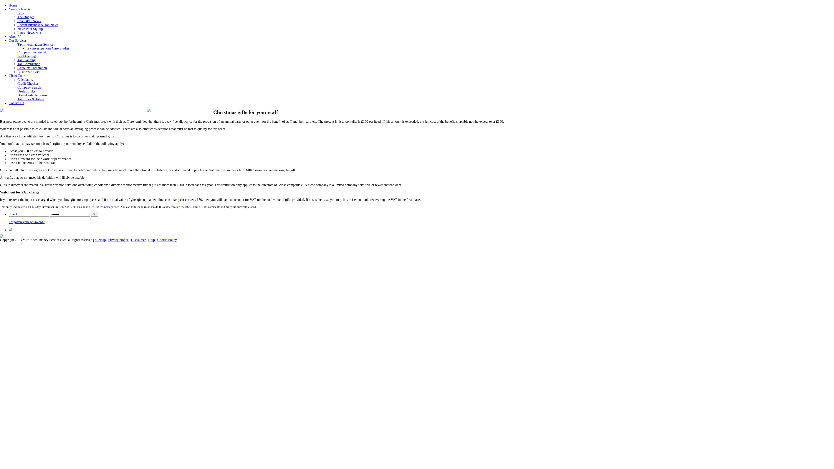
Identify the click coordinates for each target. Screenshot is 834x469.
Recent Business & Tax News (37, 25)
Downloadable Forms (32, 95)
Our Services (17, 40)
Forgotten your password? (27, 222)
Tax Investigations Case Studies (48, 48)
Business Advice (28, 72)
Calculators (25, 79)
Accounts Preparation (32, 68)
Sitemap (100, 240)
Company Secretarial (31, 52)
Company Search (29, 87)
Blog (20, 13)
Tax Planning (26, 60)
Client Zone (17, 76)
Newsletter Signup (30, 29)
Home (13, 5)
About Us (15, 36)
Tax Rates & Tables (30, 99)
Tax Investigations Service (35, 44)
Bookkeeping (26, 56)
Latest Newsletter (29, 33)
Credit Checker (27, 83)
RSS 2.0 (190, 206)
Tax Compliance (28, 64)
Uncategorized (110, 206)
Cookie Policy (167, 240)
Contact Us (16, 103)
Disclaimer (138, 240)
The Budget (25, 17)
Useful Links (26, 91)
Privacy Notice (118, 240)
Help (151, 240)
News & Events (19, 9)
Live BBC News (29, 21)
